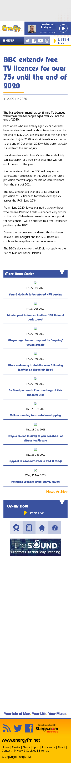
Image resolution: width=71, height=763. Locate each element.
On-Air (16, 747)
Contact (7, 750)
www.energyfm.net (21, 740)
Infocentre (48, 747)
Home (5, 747)
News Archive (57, 491)
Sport (36, 747)
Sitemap (44, 750)
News (26, 747)
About (61, 747)
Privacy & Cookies (25, 750)
